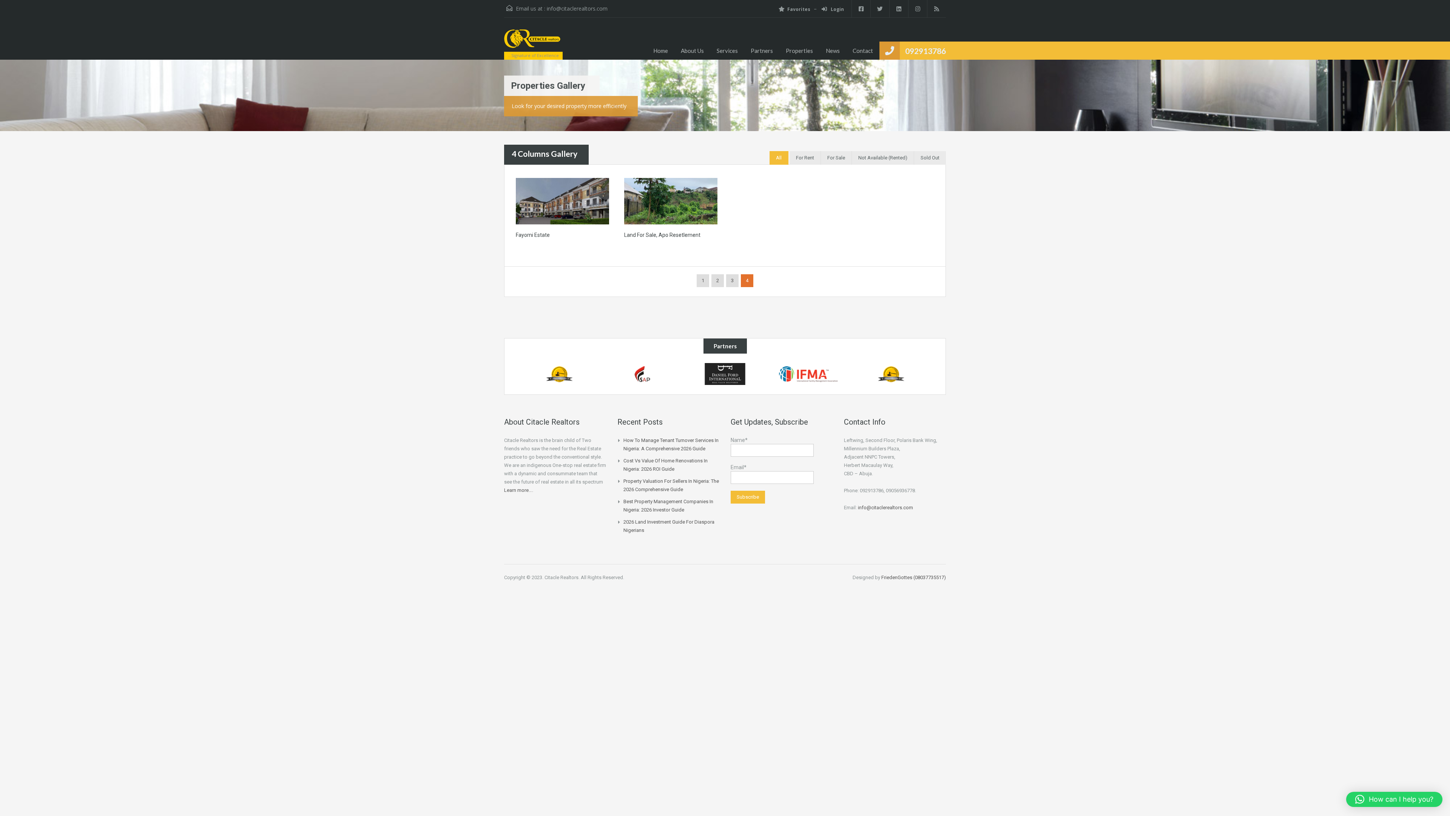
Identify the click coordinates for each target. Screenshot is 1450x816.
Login (837, 9)
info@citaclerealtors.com (577, 8)
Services (727, 50)
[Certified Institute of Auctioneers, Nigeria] (559, 374)
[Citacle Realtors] (532, 42)
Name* (739, 440)
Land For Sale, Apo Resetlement (662, 235)
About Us (692, 50)
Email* (739, 467)
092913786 (925, 51)
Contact (863, 50)
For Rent (805, 158)
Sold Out (930, 158)
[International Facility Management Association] (808, 374)
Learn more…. (518, 490)
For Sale (836, 158)
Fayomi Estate (533, 235)
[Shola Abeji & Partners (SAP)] (642, 374)
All (779, 158)
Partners (762, 50)
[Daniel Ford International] (725, 374)
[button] (1394, 799)
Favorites (798, 9)
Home (660, 50)
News (833, 50)
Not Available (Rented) (882, 158)
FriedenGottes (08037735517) (913, 577)
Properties (799, 50)
